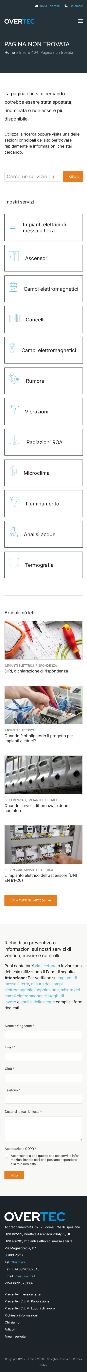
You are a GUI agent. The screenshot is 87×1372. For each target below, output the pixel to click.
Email (10, 1047)
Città (9, 1069)
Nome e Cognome (19, 1026)
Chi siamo (12, 1322)
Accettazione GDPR (20, 1149)
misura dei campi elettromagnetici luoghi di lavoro (42, 995)
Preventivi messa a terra (23, 1294)
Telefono (12, 1090)
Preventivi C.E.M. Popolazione (27, 1301)
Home (9, 52)
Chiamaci (76, 6)
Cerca (74, 176)
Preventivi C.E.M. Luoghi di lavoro (30, 1308)
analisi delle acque (37, 1001)
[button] (80, 21)
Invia (14, 1175)
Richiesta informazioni (21, 1315)
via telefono (46, 965)
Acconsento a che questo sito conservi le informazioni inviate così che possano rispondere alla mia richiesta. (45, 1160)
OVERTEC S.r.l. (27, 1359)
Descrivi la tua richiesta (23, 1112)
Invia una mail (50, 6)
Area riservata (15, 1336)
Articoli (10, 1329)
